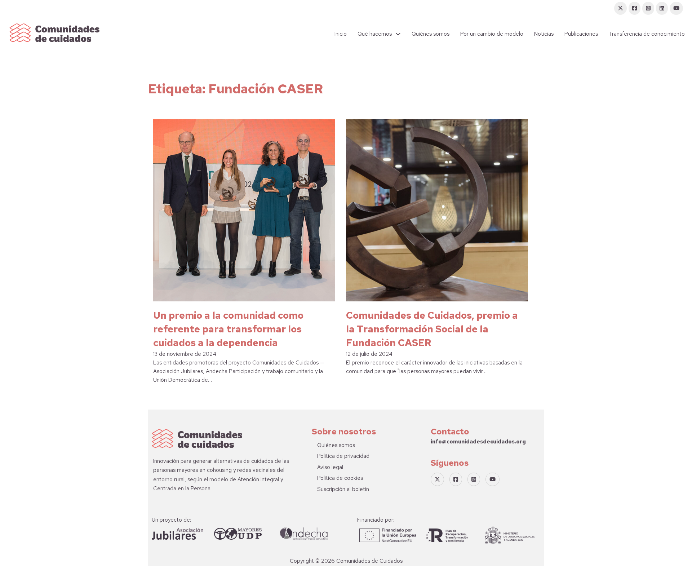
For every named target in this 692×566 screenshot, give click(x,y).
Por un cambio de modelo (491, 33)
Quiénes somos (430, 33)
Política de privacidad (343, 456)
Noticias (544, 33)
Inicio (340, 33)
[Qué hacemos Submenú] (398, 34)
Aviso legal (330, 467)
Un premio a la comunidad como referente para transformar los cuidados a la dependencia (228, 329)
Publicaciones (581, 33)
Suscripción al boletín (343, 489)
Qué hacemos (375, 33)
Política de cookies (340, 478)
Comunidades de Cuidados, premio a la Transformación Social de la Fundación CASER (432, 329)
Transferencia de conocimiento (647, 33)
